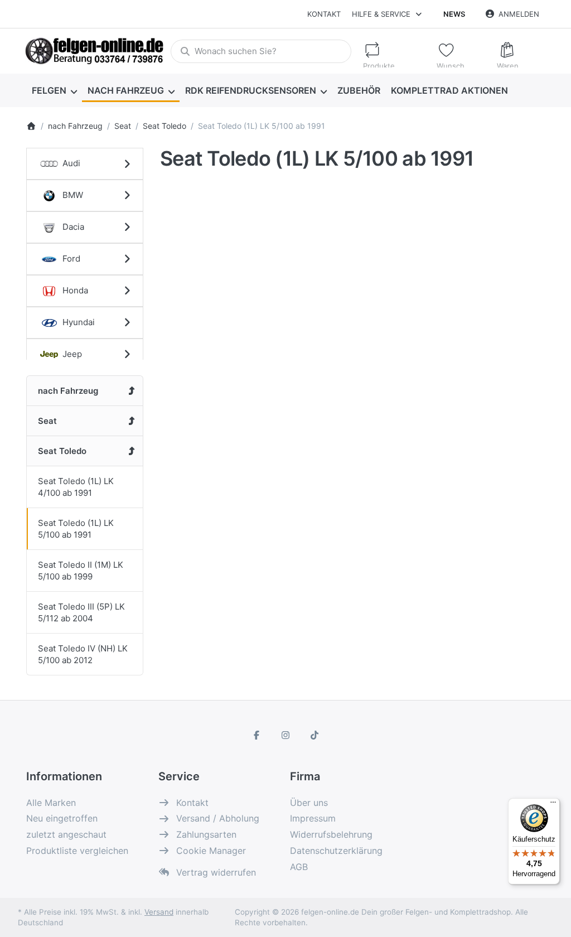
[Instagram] (285, 735)
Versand (158, 911)
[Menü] (553, 805)
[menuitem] (54, 90)
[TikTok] (314, 735)
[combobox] (261, 51)
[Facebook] (257, 735)
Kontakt (324, 13)
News (454, 13)
